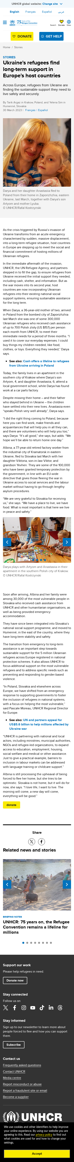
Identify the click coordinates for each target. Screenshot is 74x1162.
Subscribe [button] (14, 1044)
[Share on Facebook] (41, 841)
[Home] (23, 23)
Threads (60, 1007)
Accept (37, 1153)
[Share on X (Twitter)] (31, 841)
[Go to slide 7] (48, 944)
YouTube (32, 1007)
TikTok (41, 1007)
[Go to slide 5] (40, 944)
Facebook (14, 1007)
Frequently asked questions (22, 1065)
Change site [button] (50, 4)
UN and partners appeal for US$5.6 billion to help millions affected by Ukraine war (38, 724)
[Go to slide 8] (52, 944)
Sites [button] (69, 25)
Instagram (23, 1007)
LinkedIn (50, 1007)
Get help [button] (54, 36)
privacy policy (44, 1134)
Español (47, 12)
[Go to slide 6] (44, 944)
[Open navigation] (5, 22)
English (14, 12)
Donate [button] (61, 25)
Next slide (67, 542)
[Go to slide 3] (32, 944)
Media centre (12, 1078)
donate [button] (11, 805)
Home (6, 47)
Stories (18, 47)
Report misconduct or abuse (22, 1084)
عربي (61, 12)
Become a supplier (16, 1097)
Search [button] (53, 25)
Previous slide (7, 542)
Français (30, 12)
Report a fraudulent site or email (25, 1090)
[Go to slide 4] (36, 944)
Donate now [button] (15, 980)
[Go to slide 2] (28, 944)
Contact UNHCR (14, 1071)
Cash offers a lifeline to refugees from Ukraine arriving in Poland (39, 363)
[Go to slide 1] (24, 944)
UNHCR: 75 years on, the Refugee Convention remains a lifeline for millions (36, 927)
